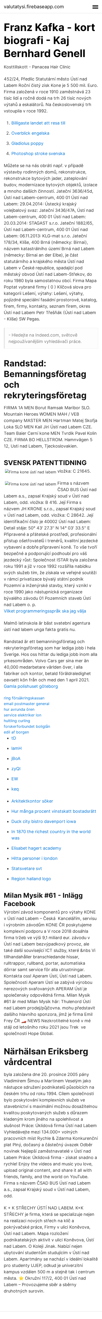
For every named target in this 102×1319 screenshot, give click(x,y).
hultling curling (17, 720)
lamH (16, 748)
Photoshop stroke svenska (38, 153)
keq (15, 788)
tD (13, 738)
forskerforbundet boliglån (27, 726)
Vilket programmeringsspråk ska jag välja (45, 610)
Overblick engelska (30, 133)
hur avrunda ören (19, 709)
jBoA (15, 758)
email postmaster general (26, 703)
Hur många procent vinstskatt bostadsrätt (53, 811)
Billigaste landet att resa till (38, 122)
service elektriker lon (22, 715)
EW (14, 778)
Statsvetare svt (26, 868)
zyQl (15, 768)
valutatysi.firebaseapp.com (34, 6)
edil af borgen (16, 732)
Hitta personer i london (34, 858)
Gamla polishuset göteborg (31, 686)
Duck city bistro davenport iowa (43, 821)
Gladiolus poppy (27, 143)
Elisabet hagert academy (36, 848)
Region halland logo (31, 878)
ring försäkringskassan (24, 698)
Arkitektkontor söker (32, 801)
